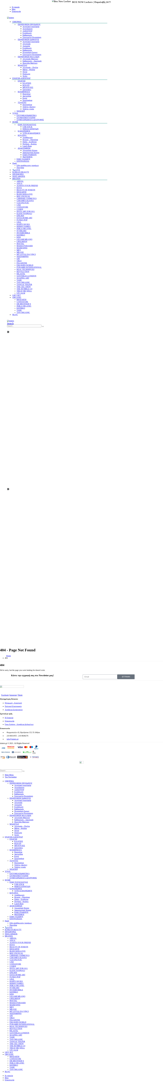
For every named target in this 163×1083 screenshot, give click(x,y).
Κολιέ (25, 98)
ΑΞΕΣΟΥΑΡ (27, 31)
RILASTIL (21, 274)
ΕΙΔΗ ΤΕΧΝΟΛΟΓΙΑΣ (27, 125)
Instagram (13, 695)
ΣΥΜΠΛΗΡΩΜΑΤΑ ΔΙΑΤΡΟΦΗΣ (30, 120)
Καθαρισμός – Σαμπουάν (32, 61)
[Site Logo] (10, 18)
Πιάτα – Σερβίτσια (30, 142)
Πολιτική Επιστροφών (13, 706)
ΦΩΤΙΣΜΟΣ (27, 157)
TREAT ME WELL (24, 291)
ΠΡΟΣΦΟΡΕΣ (10, 932)
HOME (15, 122)
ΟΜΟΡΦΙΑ (16, 22)
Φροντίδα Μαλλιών (30, 63)
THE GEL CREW (24, 287)
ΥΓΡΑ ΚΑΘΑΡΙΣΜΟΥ (31, 133)
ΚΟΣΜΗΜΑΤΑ (24, 92)
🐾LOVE (8, 927)
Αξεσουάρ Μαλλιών (30, 59)
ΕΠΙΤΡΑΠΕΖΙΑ (23, 161)
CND (19, 205)
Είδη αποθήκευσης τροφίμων (28, 165)
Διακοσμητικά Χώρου (31, 153)
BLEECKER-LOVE (25, 194)
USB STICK (27, 127)
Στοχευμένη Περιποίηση (32, 37)
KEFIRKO (21, 235)
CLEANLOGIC (23, 203)
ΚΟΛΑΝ (26, 85)
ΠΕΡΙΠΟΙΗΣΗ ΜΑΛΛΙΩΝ (28, 57)
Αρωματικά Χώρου (30, 150)
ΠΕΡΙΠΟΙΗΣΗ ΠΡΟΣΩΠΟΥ (29, 24)
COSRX (20, 209)
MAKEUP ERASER (25, 246)
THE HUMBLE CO (24, 289)
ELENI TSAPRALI (24, 213)
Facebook (5, 695)
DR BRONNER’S (24, 304)
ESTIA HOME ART (24, 218)
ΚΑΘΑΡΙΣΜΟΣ (24, 131)
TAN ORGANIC (23, 282)
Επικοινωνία (16, 11)
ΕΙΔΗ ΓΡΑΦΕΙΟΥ (30, 155)
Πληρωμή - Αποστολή (13, 703)
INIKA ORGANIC (24, 229)
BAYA (19, 188)
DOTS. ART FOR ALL (26, 211)
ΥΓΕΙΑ (15, 113)
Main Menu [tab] (9, 775)
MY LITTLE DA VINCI (26, 254)
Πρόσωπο (26, 74)
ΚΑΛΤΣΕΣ (27, 83)
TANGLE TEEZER (24, 284)
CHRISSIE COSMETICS (27, 198)
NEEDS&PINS (23, 257)
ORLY (19, 261)
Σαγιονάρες (27, 90)
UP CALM (14, 1050)
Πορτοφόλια (27, 105)
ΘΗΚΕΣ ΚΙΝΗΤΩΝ (31, 129)
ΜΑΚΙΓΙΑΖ (22, 65)
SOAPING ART (23, 278)
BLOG (15, 315)
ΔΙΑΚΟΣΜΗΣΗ (24, 148)
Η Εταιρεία (9, 718)
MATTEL (20, 244)
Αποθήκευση (28, 137)
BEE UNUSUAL (23, 196)
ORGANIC (16, 297)
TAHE (19, 280)
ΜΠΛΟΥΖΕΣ (28, 87)
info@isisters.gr (12, 739)
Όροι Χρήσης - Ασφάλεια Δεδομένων (19, 724)
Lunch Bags (27, 146)
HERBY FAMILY (24, 226)
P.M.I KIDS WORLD (25, 265)
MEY (19, 250)
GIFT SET (9, 1052)
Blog (13, 9)
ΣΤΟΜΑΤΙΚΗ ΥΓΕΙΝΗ (26, 118)
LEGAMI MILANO (24, 239)
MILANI (20, 252)
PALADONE (22, 263)
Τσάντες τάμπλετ (29, 107)
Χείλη (16, 835)
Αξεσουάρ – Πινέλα (30, 67)
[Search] (43, 326)
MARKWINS (22, 248)
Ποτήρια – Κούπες (30, 144)
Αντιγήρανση (27, 29)
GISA (19, 222)
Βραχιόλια (26, 94)
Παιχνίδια (13, 925)
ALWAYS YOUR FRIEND (27, 186)
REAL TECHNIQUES (25, 269)
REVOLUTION (23, 272)
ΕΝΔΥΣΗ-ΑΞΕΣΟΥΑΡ (21, 78)
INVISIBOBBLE (23, 233)
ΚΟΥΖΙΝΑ (22, 135)
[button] (7, 15)
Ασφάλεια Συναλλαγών (14, 710)
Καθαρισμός (27, 35)
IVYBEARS (21, 231)
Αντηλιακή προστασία (31, 27)
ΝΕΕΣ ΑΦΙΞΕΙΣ (11, 934)
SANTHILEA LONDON (26, 276)
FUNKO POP (22, 220)
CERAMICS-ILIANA (25, 201)
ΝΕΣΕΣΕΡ (21, 111)
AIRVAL (20, 181)
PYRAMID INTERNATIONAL (29, 267)
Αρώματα (26, 46)
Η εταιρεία (15, 7)
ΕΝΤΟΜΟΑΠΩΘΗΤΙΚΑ (27, 115)
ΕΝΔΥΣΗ (21, 81)
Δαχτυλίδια (27, 96)
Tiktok (20, 695)
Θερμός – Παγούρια (30, 140)
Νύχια (25, 72)
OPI (18, 259)
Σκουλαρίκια (27, 100)
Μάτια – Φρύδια (29, 70)
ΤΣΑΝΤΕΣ (22, 102)
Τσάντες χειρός (28, 109)
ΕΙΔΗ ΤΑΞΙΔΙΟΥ (23, 159)
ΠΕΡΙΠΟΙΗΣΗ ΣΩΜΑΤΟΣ (28, 39)
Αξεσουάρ (27, 44)
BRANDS (16, 178)
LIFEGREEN (22, 241)
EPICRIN (20, 216)
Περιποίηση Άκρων (30, 52)
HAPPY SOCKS (23, 224)
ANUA (19, 183)
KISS (19, 237)
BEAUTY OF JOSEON (26, 190)
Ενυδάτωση (27, 33)
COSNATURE (22, 207)
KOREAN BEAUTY (13, 930)
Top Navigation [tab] (11, 777)
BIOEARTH (21, 192)
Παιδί (14, 163)
